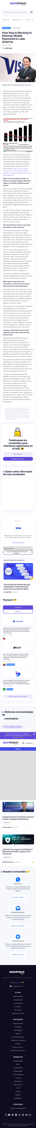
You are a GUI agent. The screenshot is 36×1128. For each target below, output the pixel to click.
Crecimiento (6, 28)
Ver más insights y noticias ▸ (13, 727)
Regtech (18, 1095)
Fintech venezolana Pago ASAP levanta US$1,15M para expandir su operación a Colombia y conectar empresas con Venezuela (16, 657)
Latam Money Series (18, 1037)
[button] (6, 20)
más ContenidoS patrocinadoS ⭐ (15, 560)
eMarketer (9, 48)
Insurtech (18, 1078)
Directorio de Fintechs (18, 1050)
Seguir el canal (18, 897)
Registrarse (16, 20)
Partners (18, 1044)
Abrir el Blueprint (18, 926)
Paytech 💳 (16, 28)
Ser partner (18, 1010)
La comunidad (18, 1000)
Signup (18, 749)
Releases (9, 689)
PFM (18, 1088)
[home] (18, 4)
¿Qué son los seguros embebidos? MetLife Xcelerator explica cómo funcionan (17, 851)
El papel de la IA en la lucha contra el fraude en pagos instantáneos (18, 818)
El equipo (18, 1006)
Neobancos (18, 1081)
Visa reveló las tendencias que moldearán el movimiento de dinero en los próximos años (17, 586)
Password (7, 772)
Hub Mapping (18, 1030)
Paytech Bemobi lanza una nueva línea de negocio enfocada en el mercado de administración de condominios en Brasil (16, 682)
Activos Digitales (18, 1074)
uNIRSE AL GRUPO (18, 954)
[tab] (18, 607)
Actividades (18, 1027)
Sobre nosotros (18, 996)
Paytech (18, 1091)
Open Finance (18, 1084)
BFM (18, 1064)
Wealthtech (18, 1098)
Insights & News (18, 1023)
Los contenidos (18, 1003)
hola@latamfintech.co (18, 986)
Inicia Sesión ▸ (18, 454)
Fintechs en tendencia (18, 1040)
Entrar (28, 20)
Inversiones (10, 664)
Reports (18, 1033)
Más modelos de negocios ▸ (18, 696)
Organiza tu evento (18, 1013)
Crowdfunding (18, 1068)
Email (6, 763)
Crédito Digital (18, 1061)
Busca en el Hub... (18, 1047)
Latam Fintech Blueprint (18, 1108)
